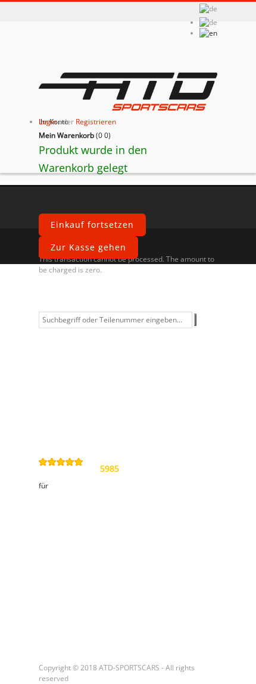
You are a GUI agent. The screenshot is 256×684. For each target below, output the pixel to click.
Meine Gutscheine (86, 628)
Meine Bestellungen (90, 547)
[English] (208, 33)
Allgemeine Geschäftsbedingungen (98, 340)
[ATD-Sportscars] (128, 93)
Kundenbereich (80, 523)
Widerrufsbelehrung (91, 385)
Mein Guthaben (80, 568)
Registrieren (96, 122)
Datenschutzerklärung (96, 365)
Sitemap (64, 425)
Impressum (71, 405)
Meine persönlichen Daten (105, 608)
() (75, 135)
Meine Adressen (82, 588)
